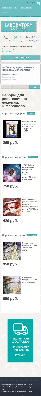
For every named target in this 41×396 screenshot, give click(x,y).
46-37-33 (24, 37)
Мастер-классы (7, 8)
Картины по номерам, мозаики (21, 46)
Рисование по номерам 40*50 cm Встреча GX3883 (29, 279)
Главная (5, 46)
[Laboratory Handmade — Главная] (19, 26)
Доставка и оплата (26, 8)
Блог (15, 8)
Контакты (5, 12)
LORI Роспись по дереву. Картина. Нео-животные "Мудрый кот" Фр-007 (29, 126)
